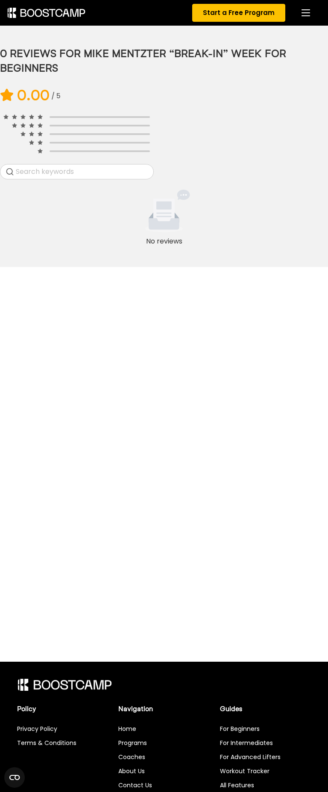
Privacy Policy (37, 729)
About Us (131, 771)
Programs (132, 743)
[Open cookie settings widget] (14, 777)
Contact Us (135, 785)
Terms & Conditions (46, 743)
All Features (237, 785)
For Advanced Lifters (250, 757)
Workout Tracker (244, 771)
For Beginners (240, 729)
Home (127, 729)
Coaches (131, 757)
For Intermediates (246, 743)
